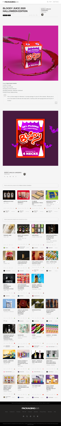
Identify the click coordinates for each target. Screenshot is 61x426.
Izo (4, 261)
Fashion (5, 290)
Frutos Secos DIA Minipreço (22, 202)
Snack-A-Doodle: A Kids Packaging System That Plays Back (23, 362)
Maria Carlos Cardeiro (46, 9)
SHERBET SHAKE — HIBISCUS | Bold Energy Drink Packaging (8, 387)
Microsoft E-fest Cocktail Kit (51, 202)
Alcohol (48, 204)
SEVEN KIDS (21, 335)
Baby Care (19, 336)
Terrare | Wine (7, 235)
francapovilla (21, 270)
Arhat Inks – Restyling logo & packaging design (51, 362)
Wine (52, 242)
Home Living (34, 264)
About (6, 411)
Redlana (7, 247)
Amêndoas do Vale (8, 201)
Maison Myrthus (36, 310)
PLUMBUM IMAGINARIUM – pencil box (37, 203)
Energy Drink (9, 391)
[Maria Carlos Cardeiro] (42, 14)
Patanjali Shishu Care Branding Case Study (23, 387)
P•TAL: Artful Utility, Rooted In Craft (37, 262)
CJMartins (49, 270)
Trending (18, 411)
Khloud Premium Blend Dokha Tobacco (50, 311)
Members (50, 411)
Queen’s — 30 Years (51, 335)
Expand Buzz (22, 397)
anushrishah (36, 247)
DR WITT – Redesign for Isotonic (8, 361)
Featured (30, 411)
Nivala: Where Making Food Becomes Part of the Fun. (51, 387)
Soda (8, 263)
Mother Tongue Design (36, 270)
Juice (9, 15)
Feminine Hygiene (38, 336)
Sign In (50, 1)
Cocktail (51, 204)
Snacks (22, 204)
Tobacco (49, 314)
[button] (48, 2)
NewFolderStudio (8, 270)
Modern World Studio (51, 346)
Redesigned (19, 239)
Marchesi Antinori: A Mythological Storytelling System (51, 237)
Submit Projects (56, 1)
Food (19, 204)
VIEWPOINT (21, 295)
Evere (33, 335)
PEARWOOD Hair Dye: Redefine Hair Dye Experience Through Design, (8, 337)
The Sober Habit (36, 385)
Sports (8, 290)
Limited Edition (34, 205)
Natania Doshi (50, 247)
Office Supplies (39, 205)
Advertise (36, 411)
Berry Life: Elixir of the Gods (23, 236)
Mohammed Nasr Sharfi (8, 397)
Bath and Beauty (6, 311)
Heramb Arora (8, 295)
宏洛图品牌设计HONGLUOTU (8, 346)
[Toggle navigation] (3, 2)
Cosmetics (33, 336)
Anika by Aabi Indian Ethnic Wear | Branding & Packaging (23, 312)
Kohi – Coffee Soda (51, 261)
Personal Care (11, 311)
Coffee (52, 263)
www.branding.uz (50, 371)
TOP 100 (24, 411)
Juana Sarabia (22, 346)
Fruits (23, 238)
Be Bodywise (6, 310)
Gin (53, 204)
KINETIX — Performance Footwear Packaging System (8, 286)
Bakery (19, 290)
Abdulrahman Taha (37, 295)
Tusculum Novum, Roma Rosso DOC (22, 262)
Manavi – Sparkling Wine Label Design (37, 361)
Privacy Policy (43, 411)
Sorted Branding (36, 397)
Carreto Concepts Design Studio (22, 247)
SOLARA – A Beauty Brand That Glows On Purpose (37, 286)
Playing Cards (49, 242)
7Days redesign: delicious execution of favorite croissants (23, 286)
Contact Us (12, 411)
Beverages (5, 15)
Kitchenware (38, 264)
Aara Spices (35, 235)
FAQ (55, 411)
